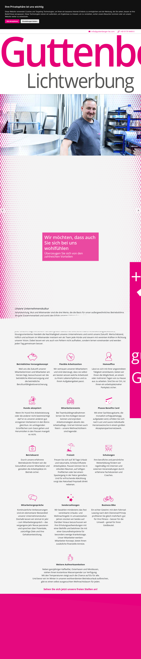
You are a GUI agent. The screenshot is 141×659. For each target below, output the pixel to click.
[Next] (138, 210)
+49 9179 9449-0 (127, 31)
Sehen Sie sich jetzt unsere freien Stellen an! (70, 589)
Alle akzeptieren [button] (12, 21)
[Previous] (2, 210)
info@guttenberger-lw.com (103, 31)
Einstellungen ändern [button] (29, 21)
